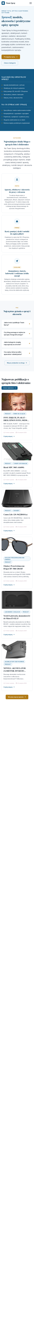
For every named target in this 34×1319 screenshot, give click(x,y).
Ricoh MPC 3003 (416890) (13, 467)
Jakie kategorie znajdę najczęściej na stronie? (12, 343)
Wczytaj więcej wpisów (16, 697)
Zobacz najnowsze (8, 388)
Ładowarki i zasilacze (12, 612)
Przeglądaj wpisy (9, 57)
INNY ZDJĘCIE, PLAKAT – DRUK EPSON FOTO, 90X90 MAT (15, 420)
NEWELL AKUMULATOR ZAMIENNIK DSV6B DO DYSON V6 (14, 671)
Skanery (16, 510)
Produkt (8, 413)
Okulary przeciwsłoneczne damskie (14, 558)
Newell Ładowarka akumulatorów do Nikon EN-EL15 (16, 617)
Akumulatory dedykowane (14, 661)
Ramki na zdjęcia (19, 413)
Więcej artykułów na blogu (16, 363)
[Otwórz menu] (30, 3)
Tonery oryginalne (20, 463)
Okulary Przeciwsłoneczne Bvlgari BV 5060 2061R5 (14, 567)
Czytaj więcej (7, 436)
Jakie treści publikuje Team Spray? (14, 324)
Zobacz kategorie (10, 63)
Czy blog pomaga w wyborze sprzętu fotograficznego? (14, 333)
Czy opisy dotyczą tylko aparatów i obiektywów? (13, 353)
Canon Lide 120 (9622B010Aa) (15, 514)
